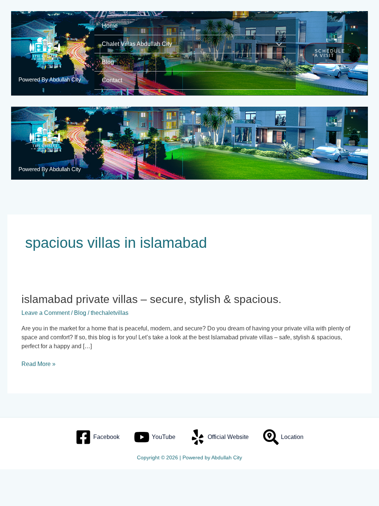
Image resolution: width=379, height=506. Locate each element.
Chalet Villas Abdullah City (137, 44)
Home (110, 26)
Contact (112, 80)
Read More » (38, 363)
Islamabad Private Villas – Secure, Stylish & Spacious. (151, 299)
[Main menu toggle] (351, 143)
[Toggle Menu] (279, 44)
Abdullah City (226, 457)
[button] (331, 53)
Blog (108, 62)
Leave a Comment (45, 313)
